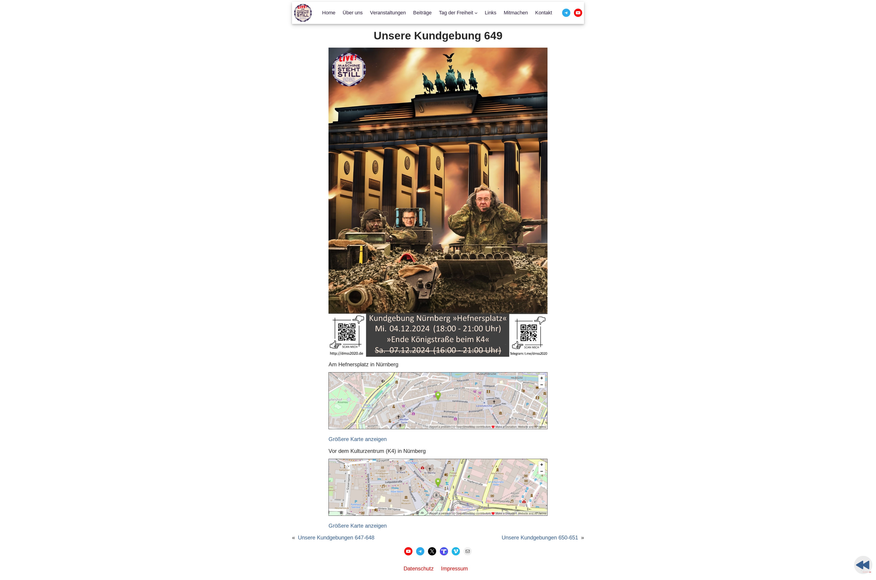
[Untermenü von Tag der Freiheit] (475, 12)
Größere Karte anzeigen (357, 439)
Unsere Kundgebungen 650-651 (540, 537)
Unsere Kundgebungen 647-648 (336, 537)
